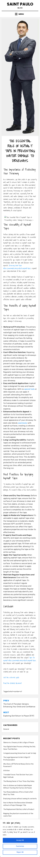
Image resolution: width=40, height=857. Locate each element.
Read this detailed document (12, 683)
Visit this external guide (11, 677)
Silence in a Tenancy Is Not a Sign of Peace (18, 742)
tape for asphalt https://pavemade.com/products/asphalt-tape (19, 659)
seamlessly (22, 423)
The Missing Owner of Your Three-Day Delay (18, 781)
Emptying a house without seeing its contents (20, 799)
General (6, 729)
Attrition (6, 771)
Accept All (20, 840)
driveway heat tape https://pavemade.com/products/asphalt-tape (17, 267)
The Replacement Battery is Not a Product (18, 809)
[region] (20, 838)
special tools (29, 389)
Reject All (20, 852)
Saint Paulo (20, 4)
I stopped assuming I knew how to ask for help (19, 753)
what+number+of (15, 691)
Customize (20, 846)
